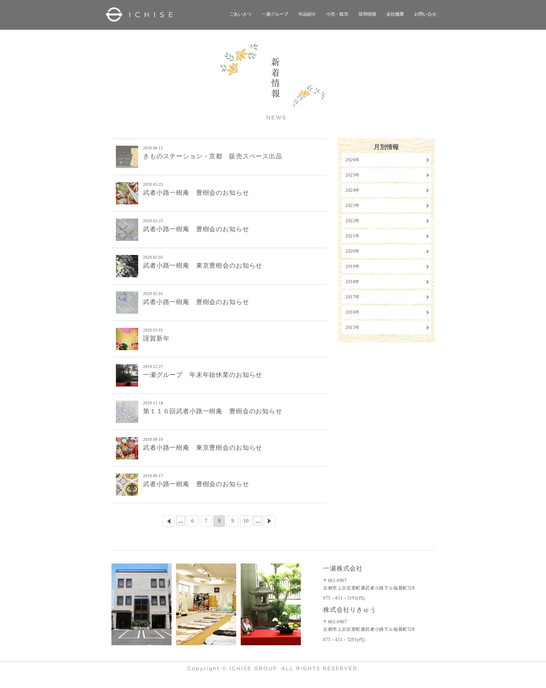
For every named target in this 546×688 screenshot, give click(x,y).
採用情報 (367, 14)
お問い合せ (425, 14)
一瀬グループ (274, 14)
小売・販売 (337, 14)
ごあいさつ (240, 14)
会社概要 (395, 14)
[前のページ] (169, 521)
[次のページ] (270, 521)
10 (245, 521)
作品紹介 (307, 14)
